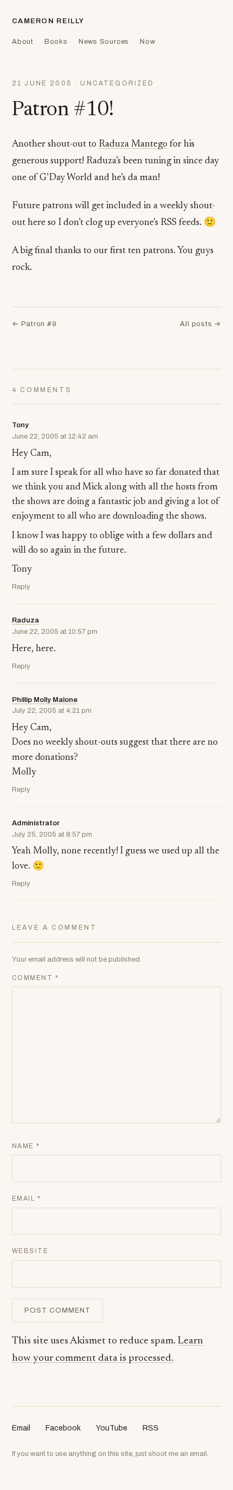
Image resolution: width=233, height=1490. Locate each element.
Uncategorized (117, 83)
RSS (151, 1428)
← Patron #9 (34, 324)
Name (26, 1146)
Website (30, 1251)
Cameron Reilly (48, 21)
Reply (21, 587)
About (23, 41)
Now (147, 41)
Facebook (63, 1428)
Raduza (25, 620)
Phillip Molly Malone (44, 700)
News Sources (104, 41)
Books (56, 41)
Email (26, 1198)
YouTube (111, 1428)
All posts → (200, 324)
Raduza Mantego (133, 144)
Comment (35, 978)
